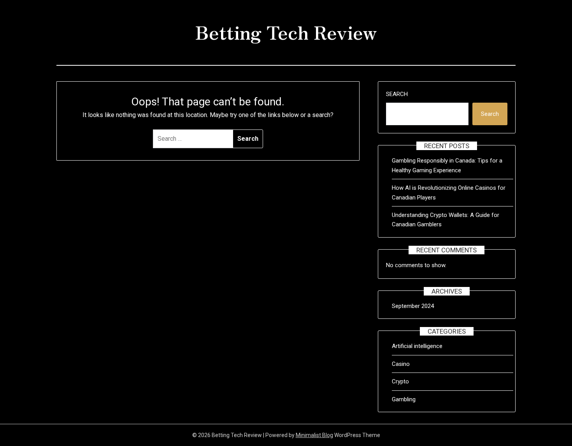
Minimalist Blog (314, 435)
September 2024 (413, 306)
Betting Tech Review (286, 31)
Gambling (404, 399)
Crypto (400, 381)
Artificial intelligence (417, 346)
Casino (401, 363)
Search (397, 94)
